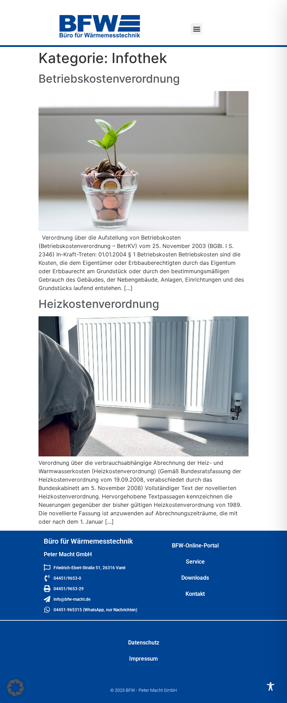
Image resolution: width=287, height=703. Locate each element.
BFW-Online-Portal (195, 545)
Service (195, 561)
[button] (196, 29)
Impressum (143, 658)
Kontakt (195, 594)
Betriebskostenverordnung (109, 78)
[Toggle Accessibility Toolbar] (270, 686)
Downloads (195, 577)
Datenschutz (143, 642)
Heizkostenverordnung (98, 304)
